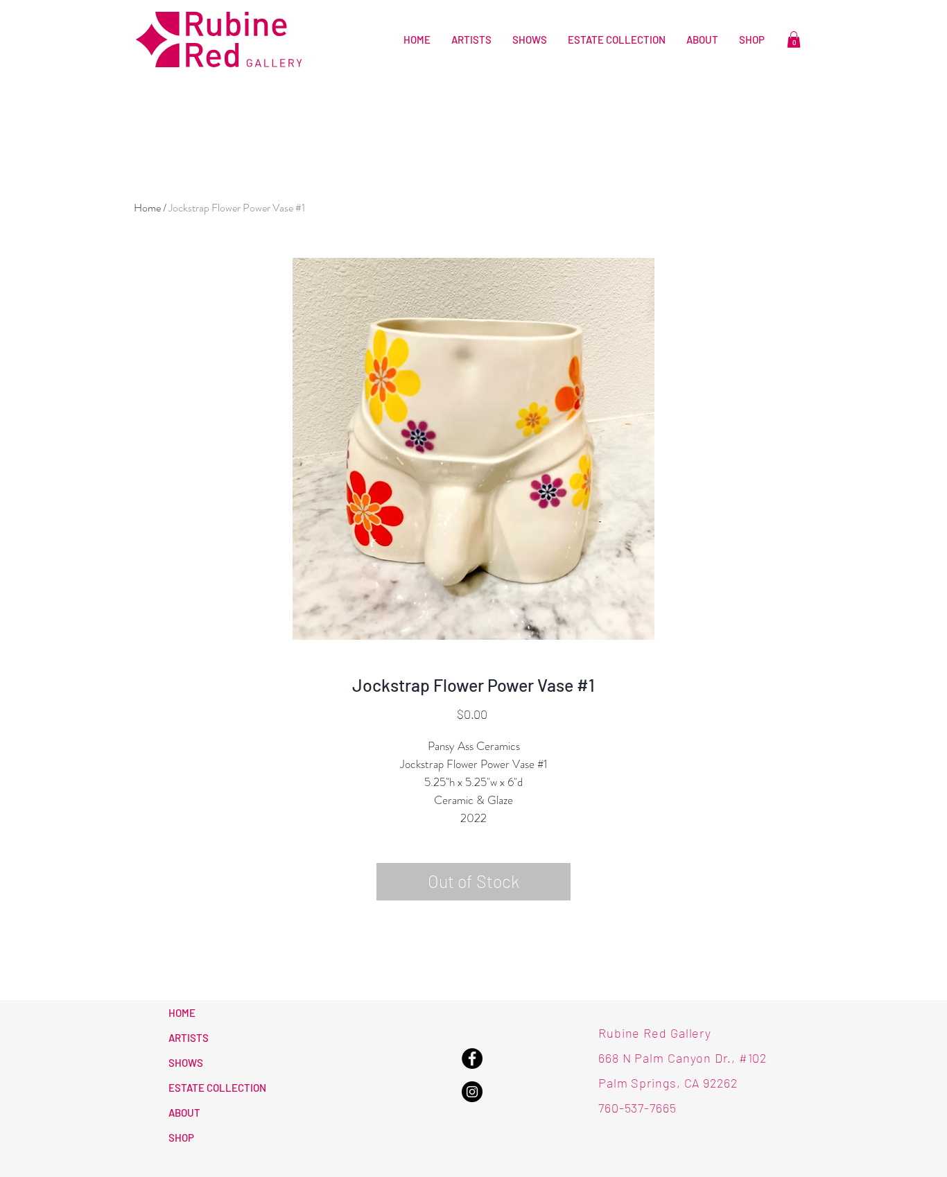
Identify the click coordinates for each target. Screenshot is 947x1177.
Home (147, 208)
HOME (182, 1012)
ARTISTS (188, 1037)
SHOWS (185, 1062)
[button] (794, 39)
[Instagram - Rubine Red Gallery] (472, 1091)
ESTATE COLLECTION (217, 1087)
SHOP (181, 1137)
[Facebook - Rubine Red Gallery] (472, 1058)
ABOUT (184, 1112)
